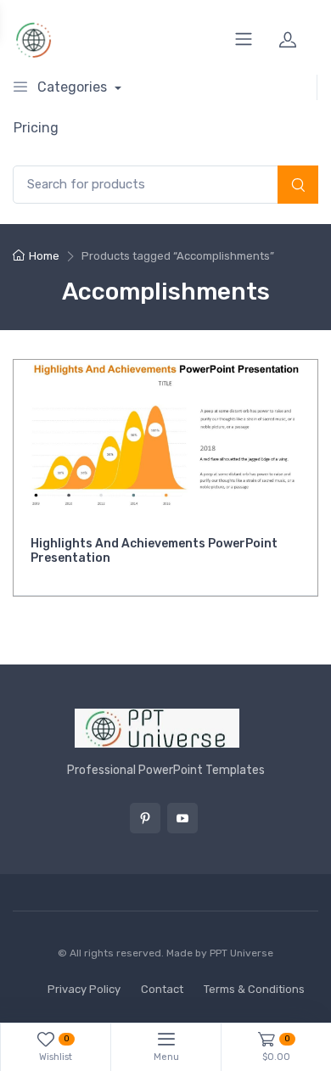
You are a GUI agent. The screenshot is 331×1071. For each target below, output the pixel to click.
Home (44, 256)
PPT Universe (241, 953)
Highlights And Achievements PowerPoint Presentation (154, 550)
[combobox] (165, 184)
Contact (162, 989)
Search (298, 186)
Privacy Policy (84, 989)
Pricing (36, 128)
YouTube (182, 818)
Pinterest (145, 818)
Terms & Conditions (254, 989)
